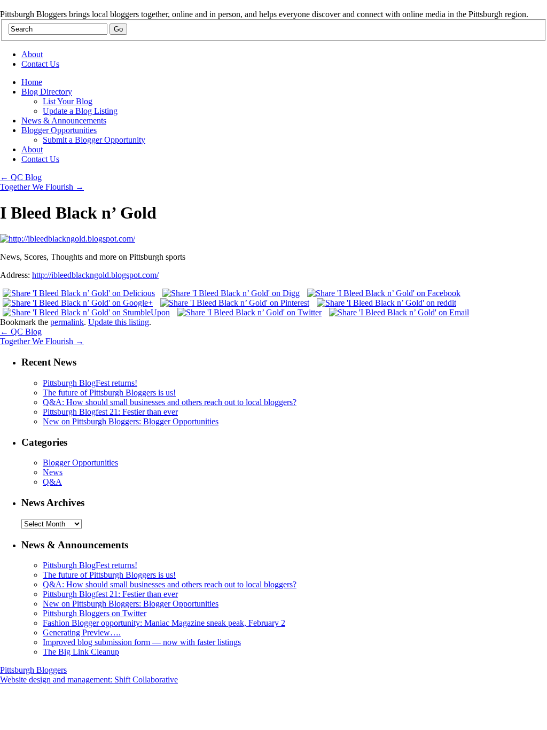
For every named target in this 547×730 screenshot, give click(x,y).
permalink (67, 322)
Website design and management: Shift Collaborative (89, 679)
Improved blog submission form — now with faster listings (142, 642)
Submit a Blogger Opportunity (94, 139)
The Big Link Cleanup (81, 651)
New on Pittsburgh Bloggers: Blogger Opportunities (130, 421)
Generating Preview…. (82, 632)
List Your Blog (67, 101)
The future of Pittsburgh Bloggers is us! (109, 392)
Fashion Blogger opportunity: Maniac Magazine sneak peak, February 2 (164, 622)
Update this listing (118, 322)
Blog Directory (46, 91)
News (52, 472)
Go (118, 29)
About (32, 54)
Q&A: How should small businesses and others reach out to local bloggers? (169, 402)
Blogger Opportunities (59, 130)
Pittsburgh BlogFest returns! (90, 382)
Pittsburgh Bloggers (33, 669)
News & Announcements (63, 120)
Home (31, 82)
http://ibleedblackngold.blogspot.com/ (95, 274)
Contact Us (40, 63)
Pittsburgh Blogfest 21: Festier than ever (110, 411)
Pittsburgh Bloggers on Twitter (94, 613)
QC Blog (21, 177)
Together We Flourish (42, 186)
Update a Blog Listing (80, 110)
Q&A (52, 481)
